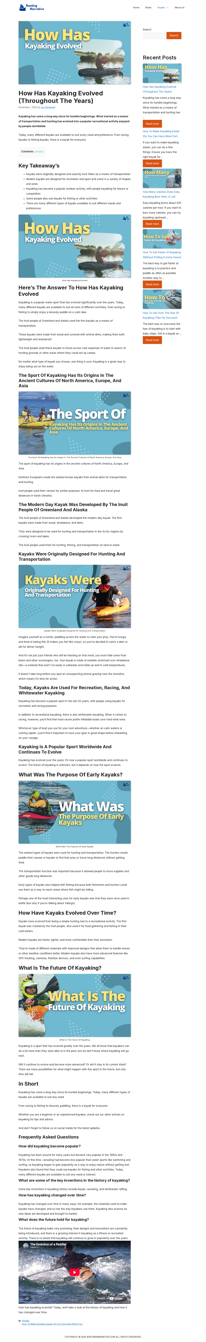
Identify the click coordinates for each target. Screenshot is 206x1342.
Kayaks (161, 7)
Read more (152, 123)
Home (136, 7)
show (39, 151)
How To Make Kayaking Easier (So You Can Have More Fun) (52, 1324)
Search (147, 29)
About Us (179, 7)
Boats (148, 7)
